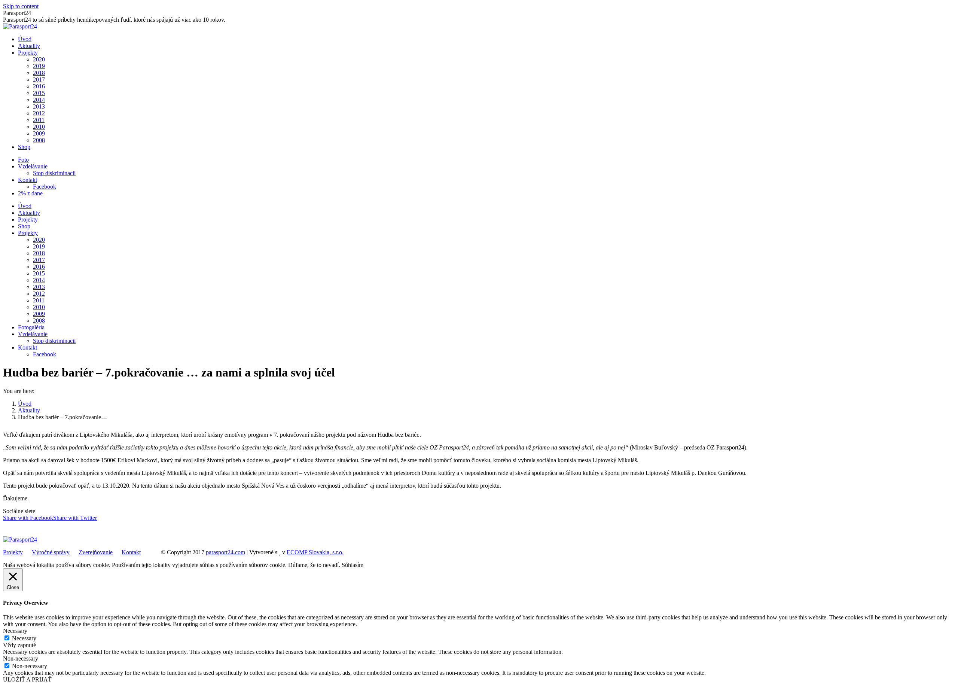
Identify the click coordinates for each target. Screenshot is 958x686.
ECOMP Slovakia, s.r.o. (315, 552)
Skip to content (21, 6)
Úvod (24, 403)
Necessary (24, 638)
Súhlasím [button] (352, 565)
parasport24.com (225, 552)
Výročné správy (51, 552)
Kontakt (131, 552)
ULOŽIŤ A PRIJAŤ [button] (27, 679)
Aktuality (29, 410)
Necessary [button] (15, 631)
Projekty (13, 552)
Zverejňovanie (96, 552)
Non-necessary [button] (20, 658)
